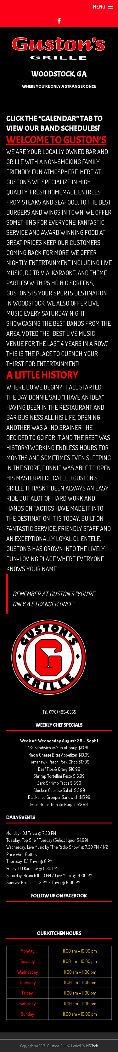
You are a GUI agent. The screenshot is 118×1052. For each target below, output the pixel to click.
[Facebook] (59, 20)
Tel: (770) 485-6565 (59, 712)
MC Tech (92, 1045)
